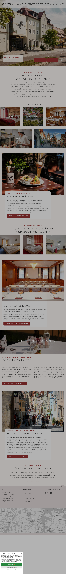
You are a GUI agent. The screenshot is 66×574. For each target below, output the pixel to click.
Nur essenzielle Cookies (11, 567)
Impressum (16, 572)
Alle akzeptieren (10, 564)
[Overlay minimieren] (21, 553)
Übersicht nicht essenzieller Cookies (11, 569)
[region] (11, 558)
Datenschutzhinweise (9, 572)
